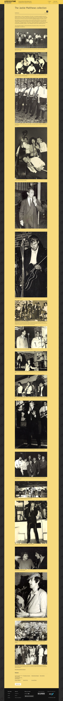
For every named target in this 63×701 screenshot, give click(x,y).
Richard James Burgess (35, 675)
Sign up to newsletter (29, 696)
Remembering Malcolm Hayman (20, 669)
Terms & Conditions (18, 697)
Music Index (9, 691)
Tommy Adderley (18, 680)
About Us (16, 691)
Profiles (9, 693)
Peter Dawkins (42, 675)
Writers (16, 695)
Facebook (47, 11)
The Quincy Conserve (35, 18)
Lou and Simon (34, 680)
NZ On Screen (41, 694)
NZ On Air (51, 694)
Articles (9, 697)
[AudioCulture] (10, 2)
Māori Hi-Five (25, 680)
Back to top (18, 684)
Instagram (27, 693)
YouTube (28, 693)
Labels (9, 695)
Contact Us (16, 693)
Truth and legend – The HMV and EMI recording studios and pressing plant (19, 677)
